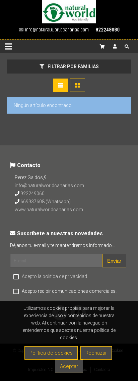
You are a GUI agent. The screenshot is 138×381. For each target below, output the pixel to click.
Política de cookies (51, 353)
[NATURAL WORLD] (69, 22)
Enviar (114, 261)
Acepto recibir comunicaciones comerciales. (69, 291)
